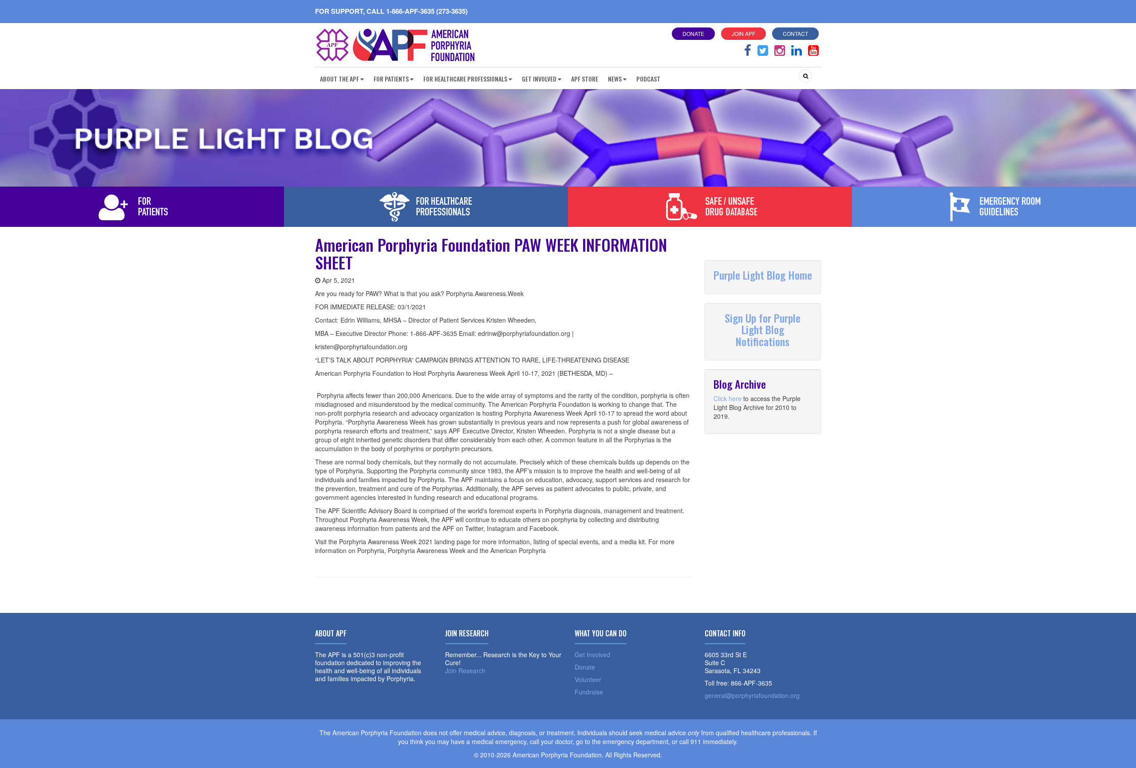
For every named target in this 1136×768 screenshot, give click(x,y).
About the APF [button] (339, 78)
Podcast (648, 78)
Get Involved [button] (539, 78)
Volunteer (588, 679)
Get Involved (592, 654)
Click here (728, 398)
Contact (795, 33)
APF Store (584, 78)
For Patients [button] (391, 78)
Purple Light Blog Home (763, 275)
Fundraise (589, 691)
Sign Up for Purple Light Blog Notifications (763, 329)
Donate (693, 33)
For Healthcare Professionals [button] (465, 78)
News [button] (615, 78)
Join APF (743, 33)
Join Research (465, 670)
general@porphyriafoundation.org (752, 695)
